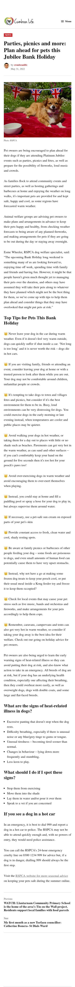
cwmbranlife (20, 65)
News (8, 34)
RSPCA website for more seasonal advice (42, 876)
